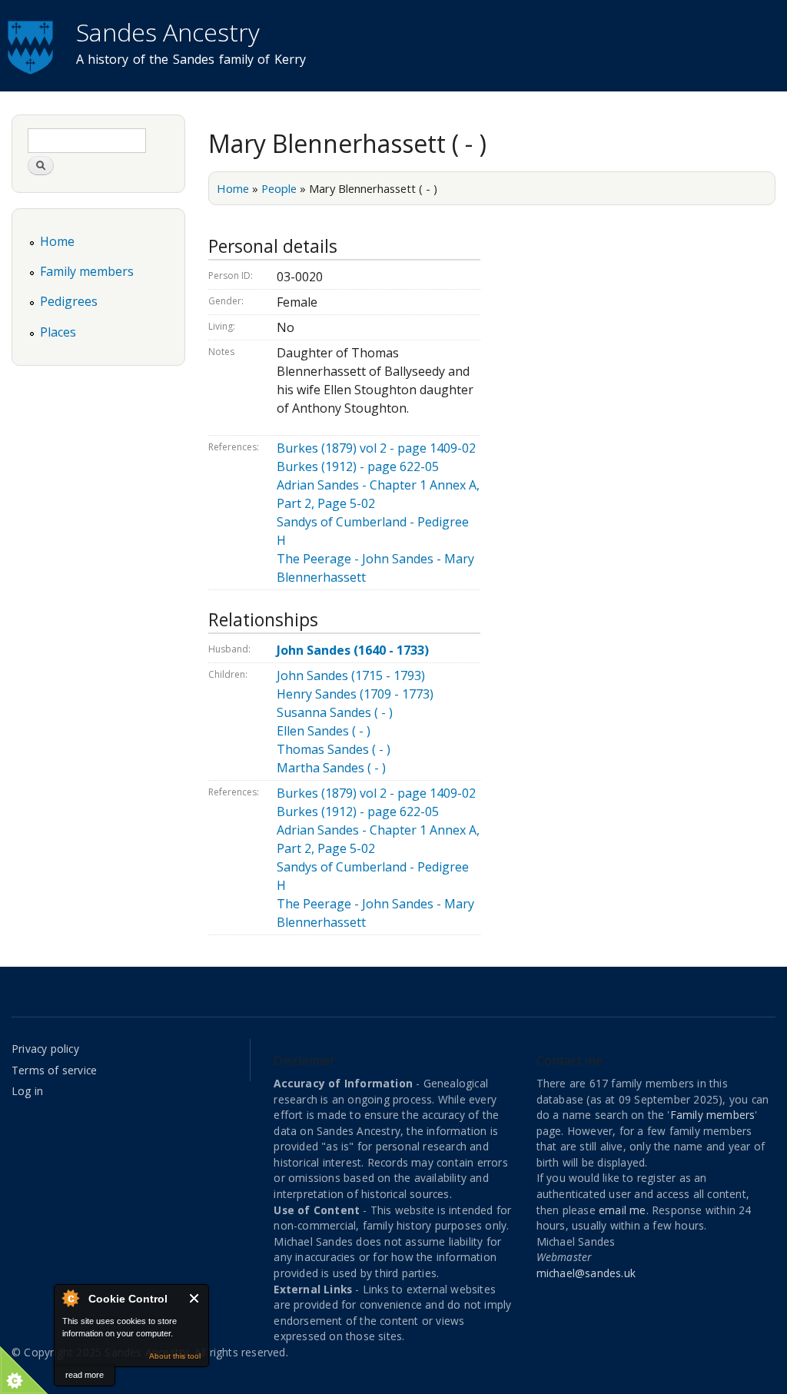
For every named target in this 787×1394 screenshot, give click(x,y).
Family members (87, 271)
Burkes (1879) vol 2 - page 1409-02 (376, 448)
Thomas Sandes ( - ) (333, 749)
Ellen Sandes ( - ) (323, 730)
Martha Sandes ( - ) (331, 767)
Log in (27, 1091)
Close (195, 1298)
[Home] (32, 45)
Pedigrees (69, 301)
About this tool (175, 1356)
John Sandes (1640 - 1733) (353, 650)
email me (622, 1210)
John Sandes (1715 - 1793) (351, 675)
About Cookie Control (70, 1298)
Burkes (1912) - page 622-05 (358, 466)
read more (84, 1374)
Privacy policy (45, 1048)
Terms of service (54, 1070)
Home (233, 188)
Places (58, 332)
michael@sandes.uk (586, 1273)
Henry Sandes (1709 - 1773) (355, 693)
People (279, 188)
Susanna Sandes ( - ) (335, 712)
